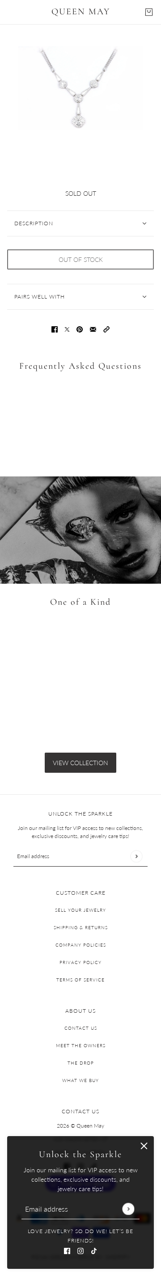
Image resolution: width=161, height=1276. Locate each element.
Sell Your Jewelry (80, 910)
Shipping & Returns (81, 927)
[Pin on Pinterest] (79, 328)
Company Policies (80, 945)
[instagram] (80, 1250)
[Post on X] (67, 328)
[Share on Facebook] (54, 328)
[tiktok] (94, 1250)
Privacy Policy (80, 962)
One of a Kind (80, 602)
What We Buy (80, 1080)
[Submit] (128, 1209)
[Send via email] (93, 328)
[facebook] (67, 1250)
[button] (106, 328)
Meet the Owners (81, 1045)
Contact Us (80, 1028)
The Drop (81, 1062)
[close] (144, 1145)
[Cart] (149, 12)
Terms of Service (80, 979)
